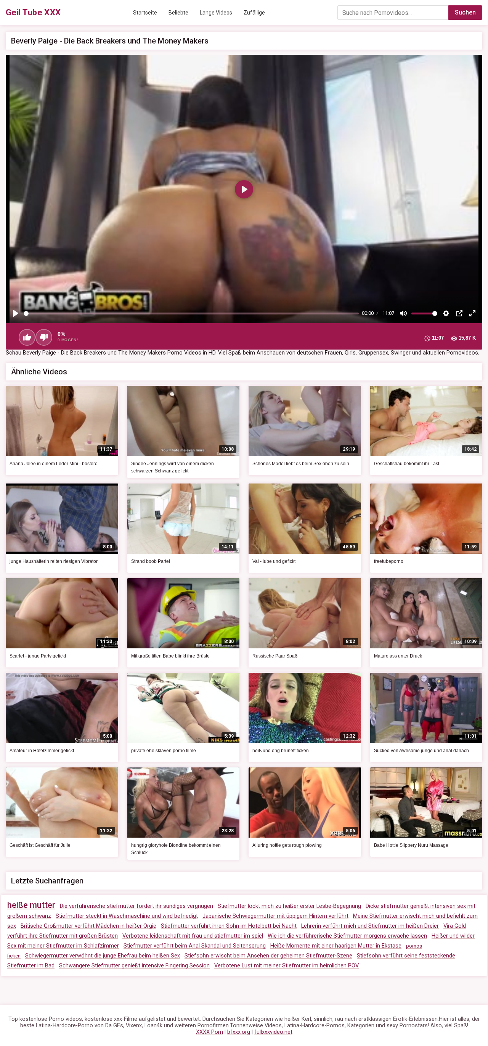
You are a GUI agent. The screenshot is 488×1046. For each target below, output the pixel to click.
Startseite (145, 13)
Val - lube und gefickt (273, 561)
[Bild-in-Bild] (459, 313)
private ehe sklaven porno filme (163, 750)
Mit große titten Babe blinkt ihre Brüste (170, 656)
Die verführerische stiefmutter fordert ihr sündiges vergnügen (136, 906)
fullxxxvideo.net (273, 1032)
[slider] (191, 313)
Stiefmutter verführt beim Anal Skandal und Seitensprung (195, 946)
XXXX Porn (209, 1032)
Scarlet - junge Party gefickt (38, 656)
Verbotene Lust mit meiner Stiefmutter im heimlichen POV (286, 965)
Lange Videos (216, 13)
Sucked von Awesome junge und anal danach (421, 750)
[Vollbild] (472, 313)
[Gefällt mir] (27, 337)
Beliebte (178, 13)
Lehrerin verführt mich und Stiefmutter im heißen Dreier (370, 926)
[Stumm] (403, 313)
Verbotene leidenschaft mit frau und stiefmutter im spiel (192, 936)
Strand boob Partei (150, 561)
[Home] (33, 12)
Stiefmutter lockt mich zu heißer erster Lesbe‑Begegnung (289, 906)
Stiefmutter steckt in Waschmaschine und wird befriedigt (127, 916)
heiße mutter (31, 905)
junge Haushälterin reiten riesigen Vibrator (54, 561)
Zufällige (254, 13)
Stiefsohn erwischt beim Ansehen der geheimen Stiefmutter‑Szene (268, 956)
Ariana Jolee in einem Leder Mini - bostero (54, 463)
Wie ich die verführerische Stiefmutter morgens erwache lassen (347, 936)
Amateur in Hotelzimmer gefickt (42, 750)
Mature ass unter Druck (398, 656)
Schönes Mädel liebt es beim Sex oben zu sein (300, 463)
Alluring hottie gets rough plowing (287, 845)
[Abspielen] (16, 313)
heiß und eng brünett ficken (280, 750)
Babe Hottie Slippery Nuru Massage (411, 845)
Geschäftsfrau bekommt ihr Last (406, 463)
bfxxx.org (238, 1032)
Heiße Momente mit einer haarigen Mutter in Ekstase (335, 946)
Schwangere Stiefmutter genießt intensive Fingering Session (134, 965)
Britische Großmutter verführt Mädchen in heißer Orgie (88, 926)
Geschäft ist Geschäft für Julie (40, 845)
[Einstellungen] (446, 313)
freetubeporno (388, 561)
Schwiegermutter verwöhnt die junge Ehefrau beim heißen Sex (102, 956)
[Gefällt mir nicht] (43, 337)
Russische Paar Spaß (274, 656)
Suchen (465, 12)
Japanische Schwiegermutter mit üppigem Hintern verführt (275, 916)
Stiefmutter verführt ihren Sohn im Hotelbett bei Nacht (229, 926)
